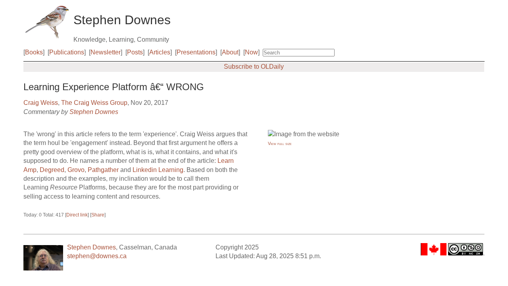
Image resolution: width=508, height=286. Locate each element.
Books (34, 52)
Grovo (76, 169)
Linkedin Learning (158, 169)
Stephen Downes (93, 111)
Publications (66, 52)
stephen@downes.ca (97, 256)
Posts (135, 52)
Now (251, 52)
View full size (280, 143)
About (230, 52)
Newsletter (105, 52)
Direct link (77, 215)
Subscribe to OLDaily (254, 66)
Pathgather (103, 169)
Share (97, 215)
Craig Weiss (40, 102)
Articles (159, 52)
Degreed (52, 169)
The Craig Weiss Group (94, 102)
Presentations (196, 52)
